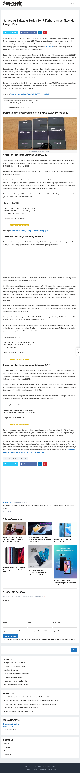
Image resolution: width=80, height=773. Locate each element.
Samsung (15, 458)
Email (30, 622)
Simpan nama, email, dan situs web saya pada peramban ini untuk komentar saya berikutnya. (34, 631)
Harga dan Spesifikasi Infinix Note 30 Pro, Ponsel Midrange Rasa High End (39, 539)
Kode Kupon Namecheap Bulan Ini (15, 681)
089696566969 (8, 727)
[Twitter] (4, 511)
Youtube (7, 744)
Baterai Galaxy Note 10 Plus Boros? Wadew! (19, 711)
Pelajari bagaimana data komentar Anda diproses (58, 639)
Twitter (6, 751)
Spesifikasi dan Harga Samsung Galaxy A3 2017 (21, 103)
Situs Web (56, 622)
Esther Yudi (7, 28)
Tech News (24, 458)
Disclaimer (43, 769)
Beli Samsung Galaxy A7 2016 (20, 424)
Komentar (7, 600)
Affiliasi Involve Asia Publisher (14, 666)
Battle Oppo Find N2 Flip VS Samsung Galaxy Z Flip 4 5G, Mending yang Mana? (13, 539)
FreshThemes (45, 766)
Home (5, 14)
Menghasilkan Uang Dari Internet (15, 663)
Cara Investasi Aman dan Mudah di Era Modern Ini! (21, 708)
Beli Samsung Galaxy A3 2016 (20, 225)
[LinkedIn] (40, 32)
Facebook (7, 755)
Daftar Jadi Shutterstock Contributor (16, 674)
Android (7, 458)
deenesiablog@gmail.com (11, 724)
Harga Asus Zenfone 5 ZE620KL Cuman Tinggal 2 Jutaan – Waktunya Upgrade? (31, 701)
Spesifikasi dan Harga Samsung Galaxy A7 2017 (21, 107)
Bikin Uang (52, 766)
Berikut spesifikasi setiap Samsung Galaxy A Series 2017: (23, 101)
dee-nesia (49, 47)
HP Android (11, 14)
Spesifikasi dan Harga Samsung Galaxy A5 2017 (21, 105)
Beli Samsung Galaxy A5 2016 (20, 359)
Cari (74, 650)
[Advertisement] (40, 262)
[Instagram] (11, 511)
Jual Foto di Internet (11, 670)
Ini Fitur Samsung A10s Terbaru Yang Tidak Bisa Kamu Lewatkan (65, 583)
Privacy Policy (52, 769)
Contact (35, 769)
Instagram (7, 747)
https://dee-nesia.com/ (20, 502)
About (28, 769)
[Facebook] (7, 511)
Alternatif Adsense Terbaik (13, 677)
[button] (71, 4)
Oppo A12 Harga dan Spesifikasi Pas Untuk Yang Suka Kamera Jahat (38, 573)
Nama (5, 622)
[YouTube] (9, 511)
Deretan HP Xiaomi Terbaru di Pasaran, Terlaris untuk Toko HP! (14, 570)
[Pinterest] (45, 32)
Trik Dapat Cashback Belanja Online (16, 685)
